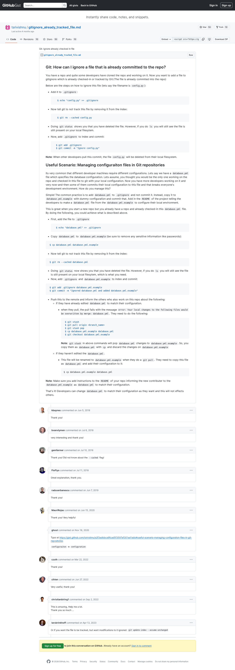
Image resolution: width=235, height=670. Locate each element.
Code (13, 39)
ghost (54, 530)
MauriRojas (57, 510)
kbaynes (56, 410)
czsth (54, 559)
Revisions (31, 39)
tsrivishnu (19, 27)
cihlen (54, 579)
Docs (123, 661)
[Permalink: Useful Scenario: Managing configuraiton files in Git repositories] (43, 165)
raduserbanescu (60, 490)
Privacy (83, 661)
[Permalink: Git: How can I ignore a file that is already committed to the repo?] (43, 67)
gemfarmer (57, 450)
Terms (75, 661)
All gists (73, 5)
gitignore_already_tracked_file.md (54, 27)
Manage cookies (145, 661)
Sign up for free (53, 645)
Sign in (213, 5)
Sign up (226, 5)
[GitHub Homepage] (49, 661)
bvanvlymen (58, 430)
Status (102, 661)
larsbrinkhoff (58, 622)
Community (113, 661)
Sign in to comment (141, 645)
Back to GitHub (89, 5)
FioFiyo (55, 470)
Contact (131, 661)
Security (93, 661)
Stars (52, 39)
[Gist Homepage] (12, 5)
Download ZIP (221, 39)
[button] (203, 39)
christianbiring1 (60, 599)
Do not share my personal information (171, 661)
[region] (117, 230)
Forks (71, 39)
